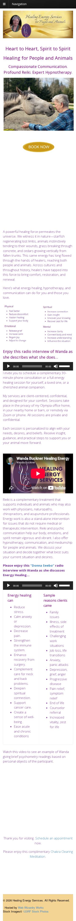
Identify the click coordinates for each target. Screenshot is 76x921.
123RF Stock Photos (36, 911)
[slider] (65, 366)
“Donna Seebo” (42, 565)
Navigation (19, 4)
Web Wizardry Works (31, 907)
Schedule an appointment (54, 838)
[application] (38, 366)
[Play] (8, 366)
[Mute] (56, 366)
